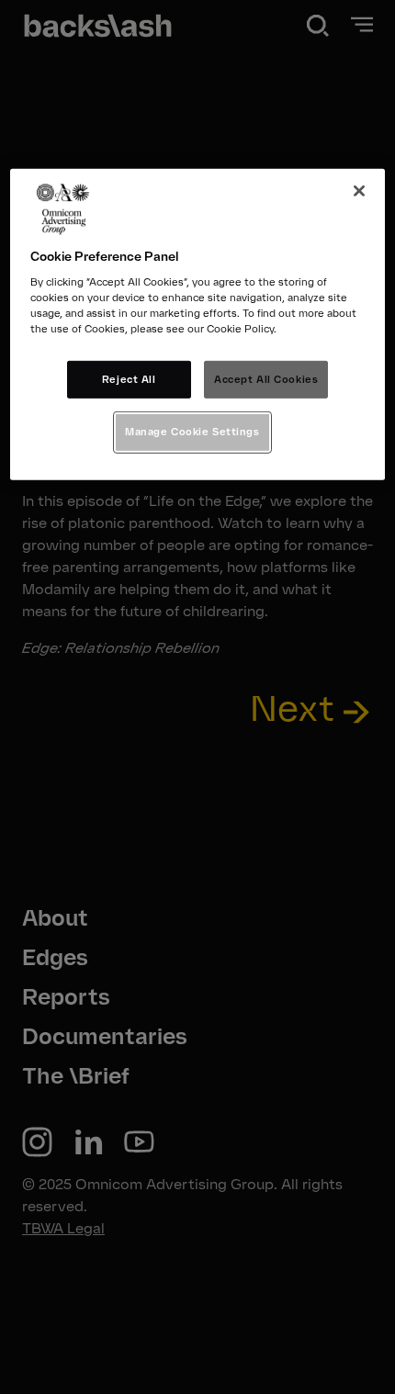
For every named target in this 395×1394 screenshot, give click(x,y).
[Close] (359, 191)
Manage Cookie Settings (192, 431)
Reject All (129, 378)
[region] (198, 325)
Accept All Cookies (266, 378)
